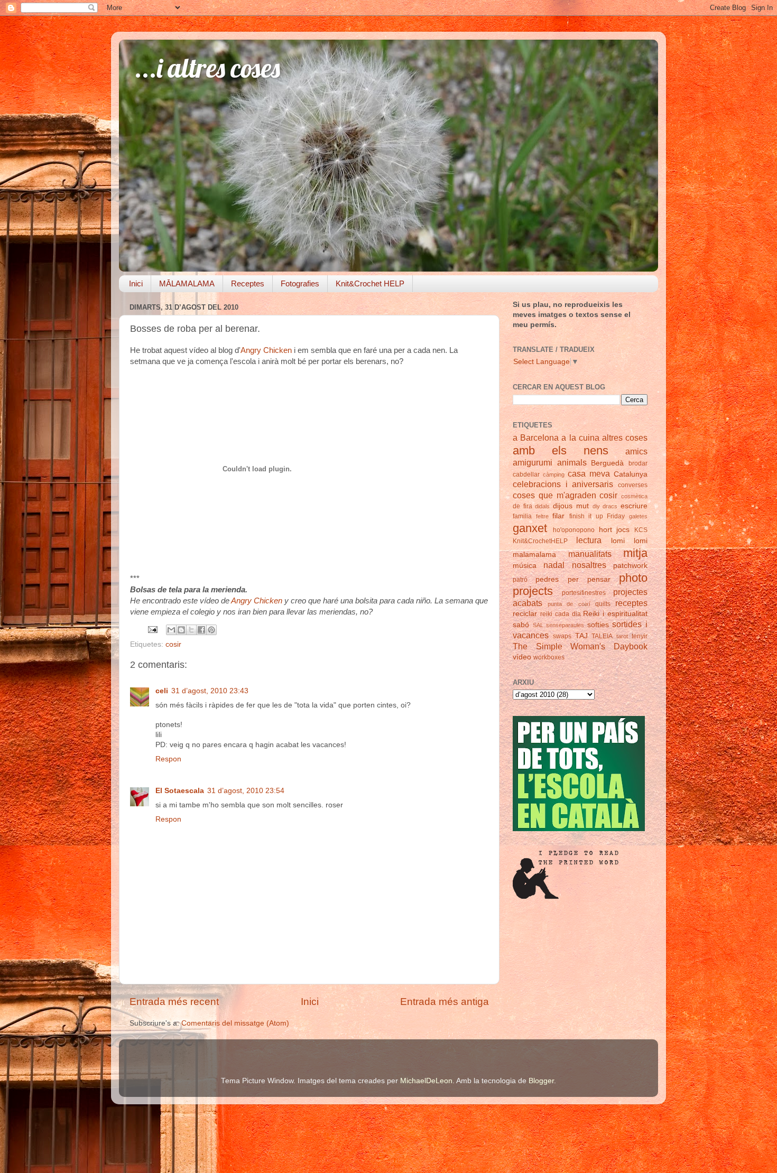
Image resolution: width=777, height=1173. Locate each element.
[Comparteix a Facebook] (201, 630)
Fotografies (300, 283)
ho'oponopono (574, 530)
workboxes (549, 657)
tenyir (640, 636)
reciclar (525, 614)
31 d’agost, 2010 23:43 (209, 691)
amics (636, 451)
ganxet (530, 528)
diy (596, 506)
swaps (562, 636)
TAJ (581, 636)
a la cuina (580, 437)
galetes (638, 516)
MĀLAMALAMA (187, 283)
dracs (610, 506)
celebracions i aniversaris (563, 484)
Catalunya (631, 474)
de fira (522, 506)
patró (520, 579)
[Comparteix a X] (191, 630)
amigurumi (532, 462)
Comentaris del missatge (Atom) (235, 1023)
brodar (638, 463)
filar (558, 516)
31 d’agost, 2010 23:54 (245, 791)
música (524, 566)
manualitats (590, 553)
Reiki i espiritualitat (615, 614)
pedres (547, 579)
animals (572, 462)
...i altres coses (207, 68)
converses (633, 485)
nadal (554, 565)
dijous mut (571, 506)
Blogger (541, 1081)
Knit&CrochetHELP (540, 541)
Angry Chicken (266, 350)
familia (522, 516)
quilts (602, 604)
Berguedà (607, 463)
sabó (521, 625)
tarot (622, 636)
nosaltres (589, 565)
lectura (589, 540)
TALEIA (602, 636)
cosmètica (634, 496)
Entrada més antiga (444, 1001)
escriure (634, 506)
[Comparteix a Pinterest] (211, 630)
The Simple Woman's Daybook (580, 646)
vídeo (522, 657)
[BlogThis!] (181, 630)
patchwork (630, 566)
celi (161, 691)
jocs (623, 530)
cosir (173, 644)
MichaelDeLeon (426, 1081)
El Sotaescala (179, 791)
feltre (542, 516)
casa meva (589, 473)
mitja (635, 553)
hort (605, 530)
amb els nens (560, 450)
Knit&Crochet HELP (370, 283)
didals (542, 506)
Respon (168, 759)
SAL (538, 625)
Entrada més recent (174, 1001)
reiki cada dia (560, 614)
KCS (641, 530)
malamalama (534, 554)
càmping (554, 474)
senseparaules (565, 625)
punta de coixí (569, 604)
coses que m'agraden (554, 495)
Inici (136, 283)
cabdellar (526, 474)
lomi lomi (629, 541)
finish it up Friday (597, 516)
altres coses (625, 437)
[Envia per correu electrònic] (171, 630)
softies (598, 625)
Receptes (247, 283)
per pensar (589, 579)
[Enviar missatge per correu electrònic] (152, 629)
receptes (631, 603)
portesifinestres (584, 593)
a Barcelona (536, 437)
